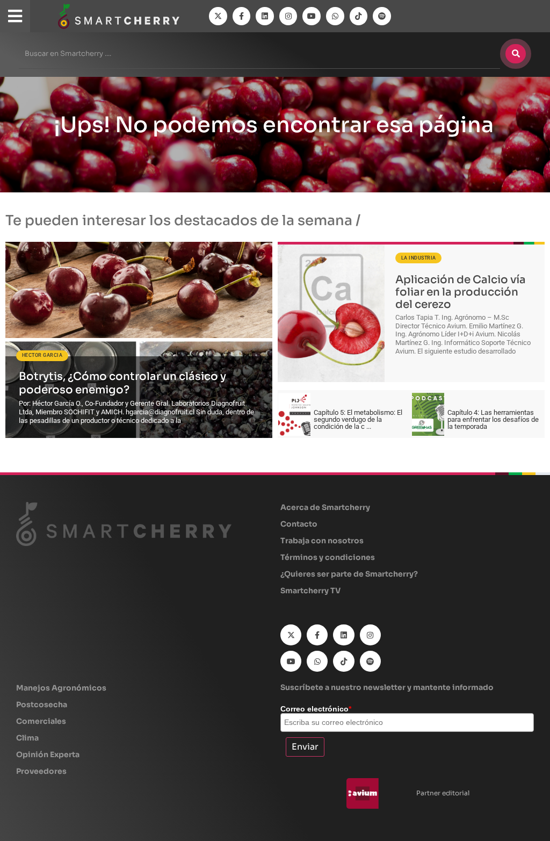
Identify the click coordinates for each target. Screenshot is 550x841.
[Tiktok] (359, 16)
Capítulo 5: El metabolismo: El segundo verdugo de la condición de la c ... (358, 419)
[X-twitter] (218, 16)
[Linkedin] (265, 16)
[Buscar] (515, 54)
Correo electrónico (315, 709)
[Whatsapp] (335, 16)
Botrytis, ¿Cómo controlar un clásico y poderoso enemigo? (122, 383)
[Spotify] (382, 16)
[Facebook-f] (242, 16)
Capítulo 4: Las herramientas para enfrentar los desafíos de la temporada (493, 419)
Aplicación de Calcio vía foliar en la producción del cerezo (460, 292)
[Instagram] (288, 16)
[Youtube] (311, 16)
